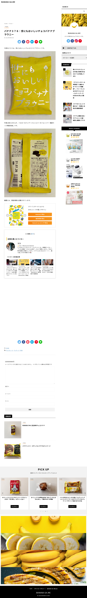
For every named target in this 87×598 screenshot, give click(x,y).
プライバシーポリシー (39, 588)
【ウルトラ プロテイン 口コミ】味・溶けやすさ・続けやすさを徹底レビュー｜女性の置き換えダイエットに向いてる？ (12, 271)
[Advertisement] (30, 14)
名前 (7, 386)
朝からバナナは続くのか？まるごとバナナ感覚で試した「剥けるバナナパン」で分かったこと (72, 499)
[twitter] (19, 41)
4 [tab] (45, 511)
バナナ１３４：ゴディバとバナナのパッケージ (37, 446)
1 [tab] (40, 511)
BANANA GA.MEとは (52, 588)
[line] (40, 41)
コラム (27, 264)
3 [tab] (44, 511)
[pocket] (27, 41)
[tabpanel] (14, 493)
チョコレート (9, 350)
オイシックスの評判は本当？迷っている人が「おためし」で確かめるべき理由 (14, 498)
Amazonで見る (40, 214)
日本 (21, 350)
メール (7, 394)
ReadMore (15, 506)
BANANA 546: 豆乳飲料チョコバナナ (34, 425)
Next (84, 493)
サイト (7, 401)
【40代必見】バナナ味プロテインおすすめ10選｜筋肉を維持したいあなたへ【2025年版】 (47, 270)
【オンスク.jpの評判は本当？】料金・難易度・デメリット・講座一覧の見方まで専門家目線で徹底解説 (35, 270)
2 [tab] (42, 511)
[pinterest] (80, 41)
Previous (2, 493)
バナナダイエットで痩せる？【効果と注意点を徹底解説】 (79, 106)
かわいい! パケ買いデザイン (37, 210)
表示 (32, 234)
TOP (30, 588)
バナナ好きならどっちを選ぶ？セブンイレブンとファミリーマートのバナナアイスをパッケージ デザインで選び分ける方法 (43, 499)
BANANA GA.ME (8, 2)
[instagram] (76, 41)
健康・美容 (14, 264)
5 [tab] (47, 511)
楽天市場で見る (40, 218)
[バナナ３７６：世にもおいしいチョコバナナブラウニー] (32, 41)
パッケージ (17, 350)
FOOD (7, 348)
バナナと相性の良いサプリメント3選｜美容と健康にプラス (79, 118)
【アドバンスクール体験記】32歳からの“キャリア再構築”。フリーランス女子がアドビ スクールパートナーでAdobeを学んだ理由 (23, 271)
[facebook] (23, 41)
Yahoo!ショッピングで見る (40, 223)
